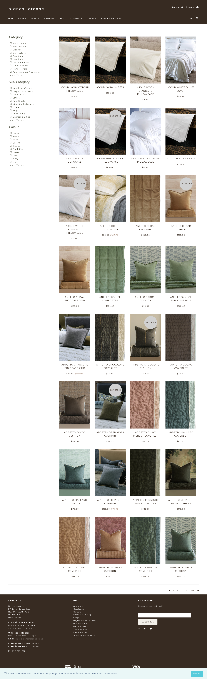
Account (190, 7)
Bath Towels (19, 43)
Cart (192, 18)
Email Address (153, 611)
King (15, 110)
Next (193, 590)
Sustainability (80, 632)
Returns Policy (80, 626)
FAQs (76, 618)
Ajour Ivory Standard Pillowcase (145, 91)
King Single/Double (23, 104)
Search (175, 7)
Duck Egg (18, 149)
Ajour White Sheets (181, 158)
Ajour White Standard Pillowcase (75, 229)
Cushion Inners (20, 62)
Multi (15, 162)
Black (15, 136)
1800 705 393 (32, 646)
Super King (18, 113)
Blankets (17, 49)
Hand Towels (19, 69)
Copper (16, 146)
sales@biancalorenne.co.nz (29, 639)
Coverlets (18, 94)
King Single (18, 101)
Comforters (19, 53)
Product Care (80, 623)
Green (16, 152)
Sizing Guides (80, 629)
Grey (15, 155)
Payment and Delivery (84, 620)
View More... (17, 75)
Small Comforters (22, 88)
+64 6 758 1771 (17, 651)
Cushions (17, 56)
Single (16, 98)
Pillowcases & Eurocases (26, 72)
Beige (16, 133)
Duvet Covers (20, 65)
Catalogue (78, 609)
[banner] (26, 8)
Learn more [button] (110, 673)
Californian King (21, 117)
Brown (16, 143)
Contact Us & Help (82, 615)
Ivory (15, 158)
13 (186, 590)
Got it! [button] (197, 673)
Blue (15, 139)
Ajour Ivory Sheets (110, 87)
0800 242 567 (32, 643)
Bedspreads (19, 46)
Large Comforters (22, 91)
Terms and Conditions (84, 635)
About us (78, 606)
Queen (16, 107)
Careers (77, 612)
